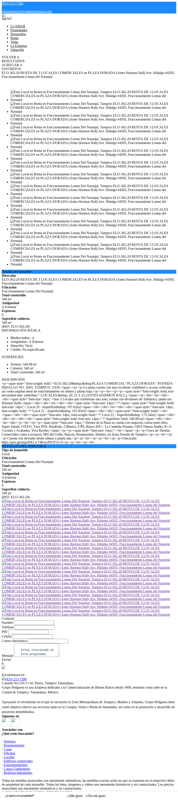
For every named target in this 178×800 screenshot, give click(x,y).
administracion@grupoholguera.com (27, 11)
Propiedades (18, 30)
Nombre (7, 622)
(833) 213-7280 (16, 679)
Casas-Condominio (17, 769)
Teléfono (8, 627)
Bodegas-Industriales (18, 773)
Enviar (6, 659)
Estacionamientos (16, 765)
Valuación (17, 50)
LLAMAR (17, 26)
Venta (14, 42)
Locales (9, 757)
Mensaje (7, 655)
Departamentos (14, 745)
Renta (14, 38)
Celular (7, 636)
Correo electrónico (14, 641)
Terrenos (10, 741)
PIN (4, 632)
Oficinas (9, 753)
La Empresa (18, 46)
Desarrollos (18, 34)
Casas (8, 749)
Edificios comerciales (18, 761)
